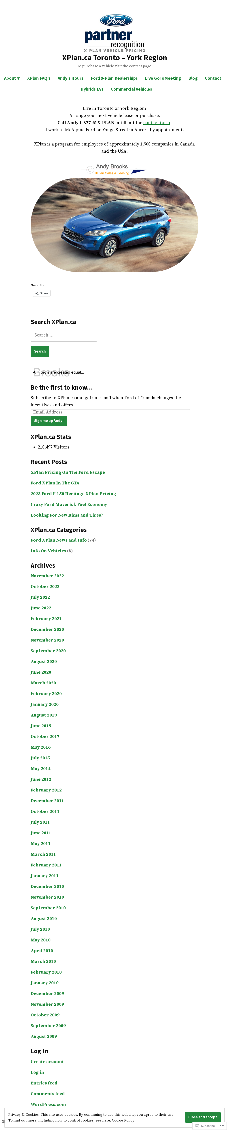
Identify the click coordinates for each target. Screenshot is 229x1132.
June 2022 (41, 608)
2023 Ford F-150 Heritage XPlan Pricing (73, 494)
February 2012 (46, 790)
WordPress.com (48, 1104)
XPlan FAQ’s (39, 78)
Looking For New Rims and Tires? (67, 515)
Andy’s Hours (70, 78)
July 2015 (40, 758)
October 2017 (45, 736)
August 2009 (44, 1036)
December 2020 (47, 629)
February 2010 (46, 972)
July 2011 (40, 822)
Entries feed (44, 1083)
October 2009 (45, 1015)
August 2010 (44, 919)
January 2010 (45, 983)
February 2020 (46, 694)
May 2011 (41, 844)
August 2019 (44, 715)
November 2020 (47, 640)
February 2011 (46, 865)
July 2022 (40, 597)
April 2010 (42, 951)
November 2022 (47, 576)
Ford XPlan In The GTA (55, 483)
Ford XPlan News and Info (59, 540)
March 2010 (43, 961)
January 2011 (45, 876)
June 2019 (41, 726)
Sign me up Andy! (49, 420)
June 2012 (41, 779)
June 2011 (41, 833)
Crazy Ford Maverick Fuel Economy (69, 504)
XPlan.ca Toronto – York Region (114, 57)
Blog (193, 78)
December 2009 (47, 994)
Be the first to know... (62, 387)
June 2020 (41, 672)
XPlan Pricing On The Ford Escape (68, 472)
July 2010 (40, 929)
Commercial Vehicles (131, 89)
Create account (47, 1062)
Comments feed (48, 1094)
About (10, 78)
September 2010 (48, 908)
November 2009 (47, 1004)
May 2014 (41, 769)
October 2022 (45, 587)
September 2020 (48, 651)
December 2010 (47, 886)
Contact (213, 78)
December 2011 (47, 801)
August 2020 (44, 662)
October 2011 (45, 811)
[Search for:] (64, 335)
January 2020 (45, 704)
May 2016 (41, 747)
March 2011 (43, 854)
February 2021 (46, 619)
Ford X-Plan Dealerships (114, 78)
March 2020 (43, 683)
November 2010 (47, 897)
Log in (37, 1072)
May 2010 (41, 940)
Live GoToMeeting (163, 78)
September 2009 (48, 1026)
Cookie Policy (123, 1120)
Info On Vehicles (48, 551)
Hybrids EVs (92, 89)
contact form (156, 123)
